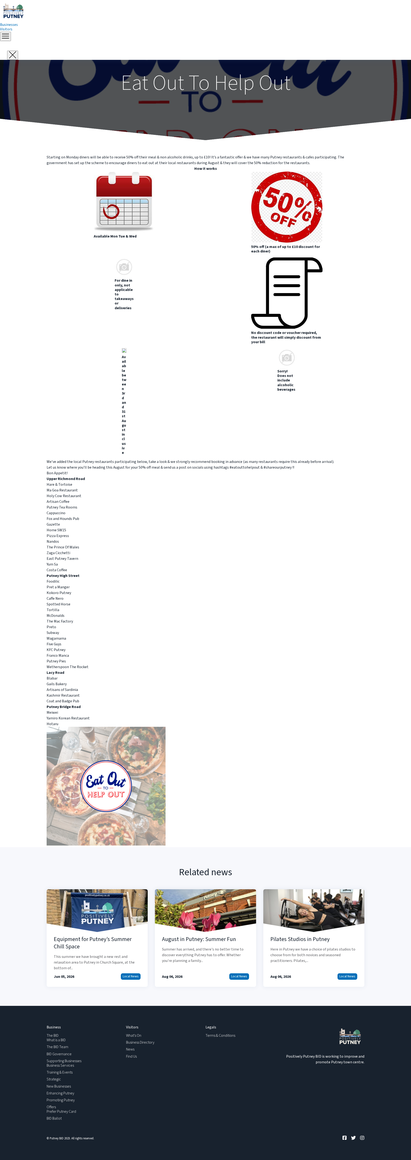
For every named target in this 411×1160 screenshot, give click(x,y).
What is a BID (56, 1040)
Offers (51, 1107)
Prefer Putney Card (61, 1111)
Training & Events (60, 1072)
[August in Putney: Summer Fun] (205, 938)
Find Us (131, 1056)
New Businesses (59, 1086)
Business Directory (140, 1042)
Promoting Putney (61, 1100)
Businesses (9, 24)
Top (400, 1149)
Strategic (54, 1079)
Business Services (60, 1065)
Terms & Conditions (220, 1035)
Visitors (6, 29)
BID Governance (59, 1054)
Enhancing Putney (60, 1093)
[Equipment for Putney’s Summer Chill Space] (97, 938)
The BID (53, 1035)
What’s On (133, 1035)
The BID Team (57, 1047)
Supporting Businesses (64, 1061)
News (130, 1049)
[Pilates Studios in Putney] (313, 938)
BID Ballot (54, 1118)
